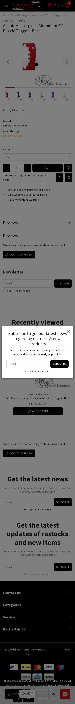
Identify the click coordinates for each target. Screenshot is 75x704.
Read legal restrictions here (37, 371)
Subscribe (59, 363)
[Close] (68, 331)
